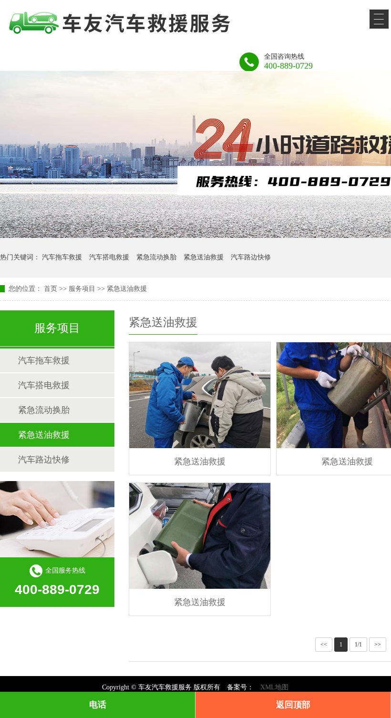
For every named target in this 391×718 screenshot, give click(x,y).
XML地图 (274, 687)
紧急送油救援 (204, 257)
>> (377, 644)
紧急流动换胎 (156, 257)
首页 (50, 288)
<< (323, 644)
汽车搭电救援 (109, 257)
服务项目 (82, 288)
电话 (97, 704)
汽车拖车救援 (62, 257)
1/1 (358, 644)
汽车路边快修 (251, 257)
